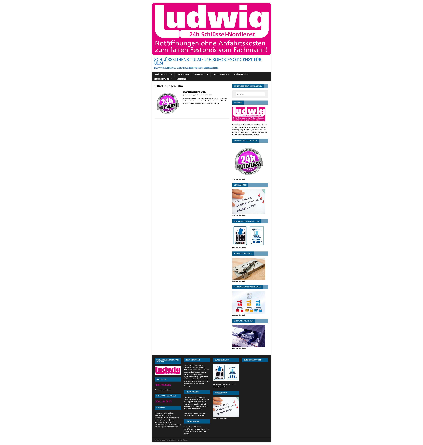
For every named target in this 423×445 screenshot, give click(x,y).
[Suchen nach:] (250, 94)
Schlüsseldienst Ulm (163, 74)
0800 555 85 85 (163, 385)
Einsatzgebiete (200, 74)
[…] (218, 103)
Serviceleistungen (162, 79)
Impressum (181, 79)
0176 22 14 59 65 (163, 401)
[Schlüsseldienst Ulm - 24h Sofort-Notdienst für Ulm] (211, 54)
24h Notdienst (183, 74)
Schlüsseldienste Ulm (194, 91)
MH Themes (183, 440)
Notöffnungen (240, 74)
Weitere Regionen (220, 74)
